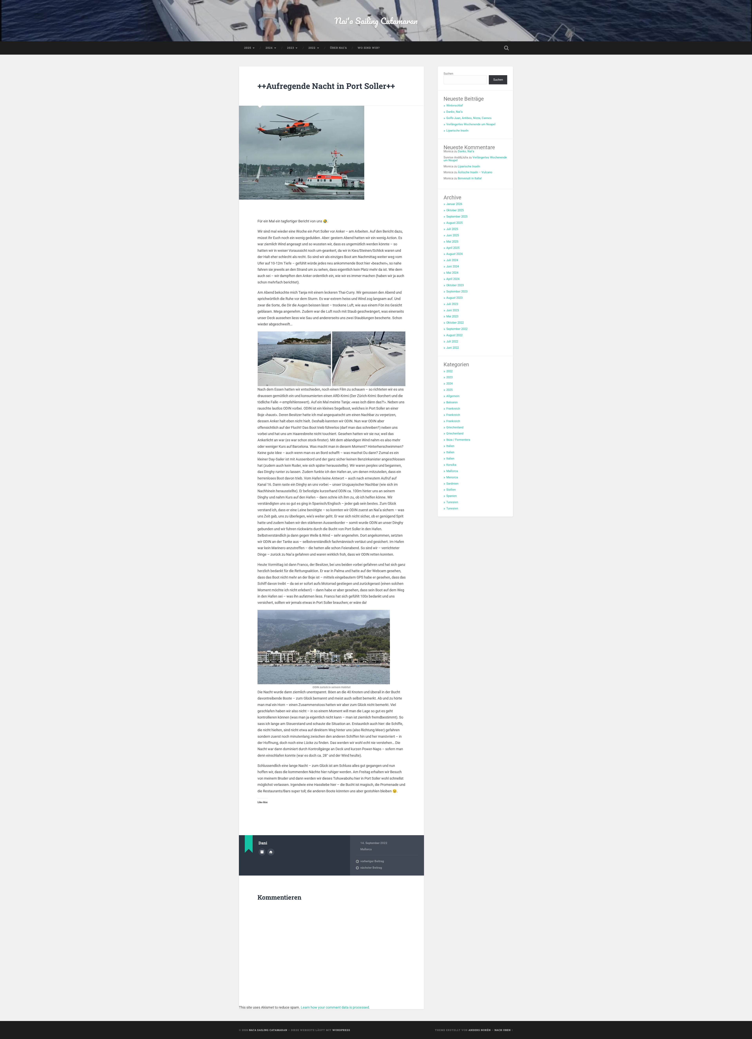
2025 (247, 48)
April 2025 (452, 248)
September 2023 (456, 291)
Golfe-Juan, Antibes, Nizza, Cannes (469, 118)
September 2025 (456, 216)
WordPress (341, 1030)
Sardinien (452, 483)
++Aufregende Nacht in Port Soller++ (326, 86)
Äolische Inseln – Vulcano (475, 172)
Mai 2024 (452, 272)
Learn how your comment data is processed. (335, 1007)
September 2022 (456, 329)
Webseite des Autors (270, 852)
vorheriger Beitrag (372, 861)
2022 (311, 48)
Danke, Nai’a (454, 112)
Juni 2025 (452, 235)
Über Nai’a (338, 48)
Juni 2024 (452, 266)
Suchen (448, 73)
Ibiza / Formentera (458, 439)
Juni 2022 (452, 347)
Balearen (452, 402)
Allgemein (452, 396)
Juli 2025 (452, 229)
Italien (450, 446)
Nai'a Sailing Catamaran (376, 21)
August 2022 (454, 335)
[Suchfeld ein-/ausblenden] (506, 48)
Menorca (452, 477)
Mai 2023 (452, 316)
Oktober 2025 (455, 210)
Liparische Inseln (457, 130)
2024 (269, 48)
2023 (290, 48)
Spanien (451, 496)
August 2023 (454, 298)
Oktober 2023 (455, 285)
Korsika (451, 465)
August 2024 (454, 254)
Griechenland (454, 427)
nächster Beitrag (371, 867)
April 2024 (452, 279)
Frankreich (453, 408)
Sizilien (451, 489)
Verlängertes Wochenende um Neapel (470, 124)
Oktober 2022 (455, 322)
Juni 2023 (452, 310)
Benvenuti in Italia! (470, 178)
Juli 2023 (452, 304)
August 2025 (454, 223)
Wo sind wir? (369, 48)
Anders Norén (479, 1030)
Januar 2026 (454, 204)
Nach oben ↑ (503, 1030)
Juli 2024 (452, 260)
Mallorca (366, 849)
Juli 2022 (452, 341)
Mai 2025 (452, 241)
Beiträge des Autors (262, 852)
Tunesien (452, 502)
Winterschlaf (454, 105)
